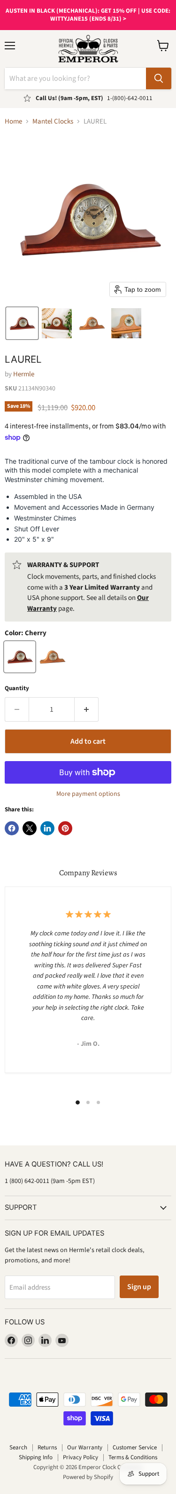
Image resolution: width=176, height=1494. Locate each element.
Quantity (17, 688)
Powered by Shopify (88, 1477)
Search (18, 1447)
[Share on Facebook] (12, 828)
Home (13, 121)
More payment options (88, 794)
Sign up (139, 1287)
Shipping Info (36, 1457)
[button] (22, 323)
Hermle (23, 374)
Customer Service (135, 1447)
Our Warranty (84, 1447)
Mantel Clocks (52, 121)
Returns (47, 1447)
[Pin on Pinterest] (65, 828)
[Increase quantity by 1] (87, 709)
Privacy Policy (80, 1457)
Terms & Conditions (132, 1457)
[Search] (158, 78)
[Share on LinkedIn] (47, 828)
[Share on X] (30, 828)
